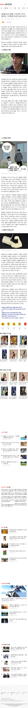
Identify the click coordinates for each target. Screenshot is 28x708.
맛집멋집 (4, 445)
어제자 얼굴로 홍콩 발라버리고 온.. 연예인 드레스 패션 (13, 346)
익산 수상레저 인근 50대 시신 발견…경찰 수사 (13, 318)
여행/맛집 (6, 8)
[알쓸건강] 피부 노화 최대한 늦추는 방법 (11, 312)
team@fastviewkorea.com (19, 699)
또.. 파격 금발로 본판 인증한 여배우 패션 (4, 360)
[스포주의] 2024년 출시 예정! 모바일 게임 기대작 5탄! (14, 310)
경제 (19, 8)
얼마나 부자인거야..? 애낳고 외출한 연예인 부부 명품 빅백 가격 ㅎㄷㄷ (4, 383)
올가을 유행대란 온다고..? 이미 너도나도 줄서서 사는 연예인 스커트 (4, 346)
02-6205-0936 (5, 699)
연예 (15, 8)
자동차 (4, 452)
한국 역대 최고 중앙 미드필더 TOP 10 (17, 549)
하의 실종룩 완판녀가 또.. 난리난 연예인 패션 (23, 397)
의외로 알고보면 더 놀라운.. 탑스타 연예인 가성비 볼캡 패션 (13, 360)
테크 (10, 545)
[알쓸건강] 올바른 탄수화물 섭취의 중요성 (12, 307)
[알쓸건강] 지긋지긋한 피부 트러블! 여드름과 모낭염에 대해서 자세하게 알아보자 (14, 315)
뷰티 (11, 8)
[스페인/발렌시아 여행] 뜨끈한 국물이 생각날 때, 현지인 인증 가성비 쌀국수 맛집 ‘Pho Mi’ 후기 (18, 537)
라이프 (23, 8)
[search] (25, 4)
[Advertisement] (14, 125)
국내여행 (4, 439)
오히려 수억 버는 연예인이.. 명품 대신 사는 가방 (23, 360)
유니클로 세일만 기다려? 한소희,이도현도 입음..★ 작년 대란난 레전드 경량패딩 (23, 346)
